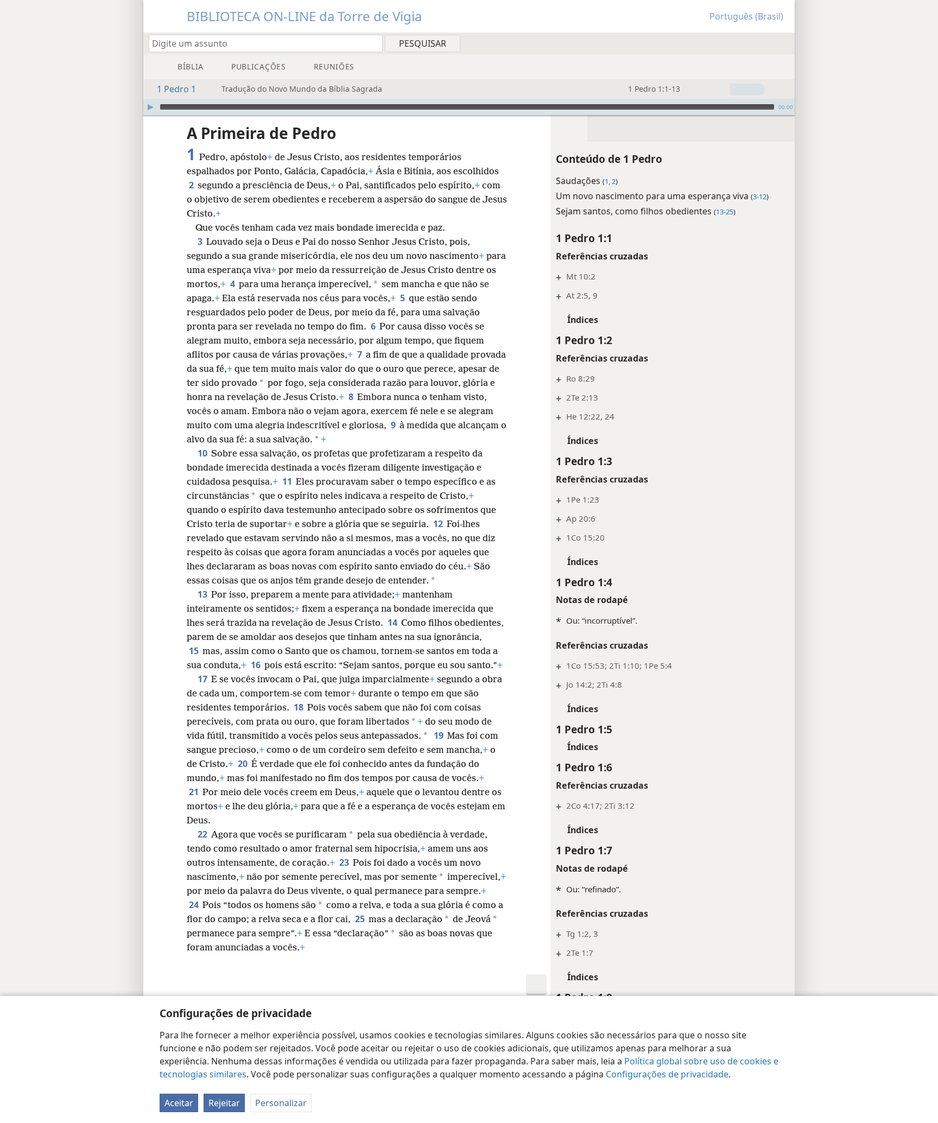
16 (256, 665)
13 (203, 594)
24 (194, 905)
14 (393, 623)
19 (439, 735)
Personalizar (281, 1103)
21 (194, 792)
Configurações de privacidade (667, 1074)
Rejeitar (224, 1103)
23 (345, 862)
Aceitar (178, 1103)
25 (360, 919)
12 (439, 524)
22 (203, 834)
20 (243, 764)
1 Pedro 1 (176, 89)
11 (288, 481)
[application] (469, 107)
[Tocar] (150, 107)
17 (203, 679)
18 (299, 707)
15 (194, 651)
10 (203, 453)
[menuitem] (782, 43)
